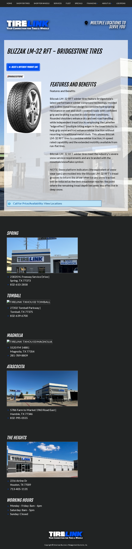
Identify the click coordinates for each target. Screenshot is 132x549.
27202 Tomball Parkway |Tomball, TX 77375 (25, 309)
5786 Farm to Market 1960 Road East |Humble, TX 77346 (33, 411)
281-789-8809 (19, 355)
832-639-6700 (19, 315)
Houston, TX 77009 (20, 485)
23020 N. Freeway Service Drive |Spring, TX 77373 (29, 278)
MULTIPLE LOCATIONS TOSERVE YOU (107, 24)
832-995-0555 (19, 417)
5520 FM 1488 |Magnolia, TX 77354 (22, 349)
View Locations (53, 203)
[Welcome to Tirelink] (28, 24)
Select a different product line (24, 67)
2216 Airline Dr (18, 481)
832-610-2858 (19, 284)
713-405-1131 (19, 489)
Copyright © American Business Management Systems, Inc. (66, 545)
